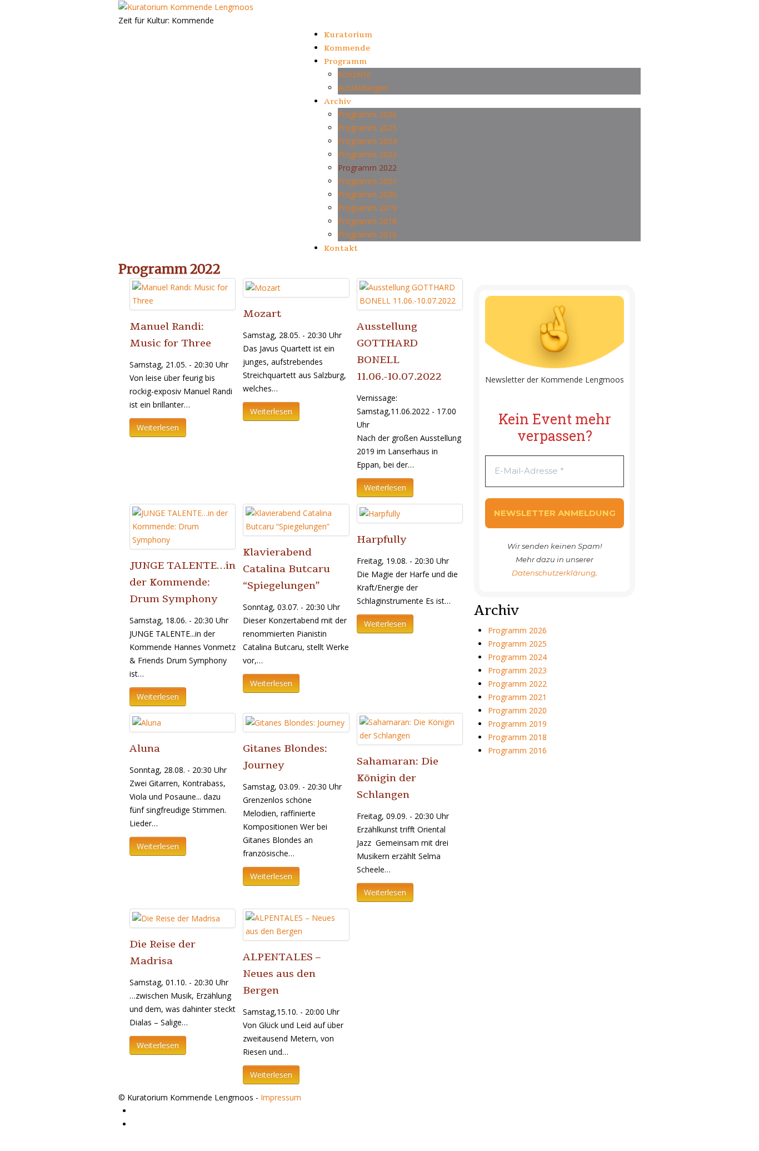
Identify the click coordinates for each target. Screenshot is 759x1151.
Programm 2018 (367, 221)
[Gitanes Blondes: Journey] (295, 722)
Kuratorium (348, 34)
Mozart (262, 313)
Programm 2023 (367, 154)
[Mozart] (263, 287)
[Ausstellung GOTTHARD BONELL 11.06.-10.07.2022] (409, 293)
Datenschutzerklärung (554, 572)
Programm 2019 (367, 207)
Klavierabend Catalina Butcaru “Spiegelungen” (286, 568)
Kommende (347, 48)
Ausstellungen (363, 87)
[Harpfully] (379, 513)
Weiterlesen (158, 427)
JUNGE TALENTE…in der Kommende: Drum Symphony (182, 582)
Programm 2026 (367, 114)
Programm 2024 (367, 141)
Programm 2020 (367, 194)
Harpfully (382, 539)
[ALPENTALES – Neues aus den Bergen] (296, 924)
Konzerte (354, 74)
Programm (345, 61)
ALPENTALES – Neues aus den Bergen (282, 973)
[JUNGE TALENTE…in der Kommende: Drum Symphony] (182, 525)
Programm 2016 (367, 234)
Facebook (150, 1110)
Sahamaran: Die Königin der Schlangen (397, 778)
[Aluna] (146, 722)
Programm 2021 (367, 181)
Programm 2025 (367, 127)
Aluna (144, 748)
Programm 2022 (367, 167)
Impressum (281, 1097)
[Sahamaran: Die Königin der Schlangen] (409, 728)
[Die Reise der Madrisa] (176, 917)
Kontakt (341, 248)
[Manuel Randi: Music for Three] (182, 293)
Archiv (337, 101)
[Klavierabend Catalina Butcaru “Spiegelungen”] (296, 519)
